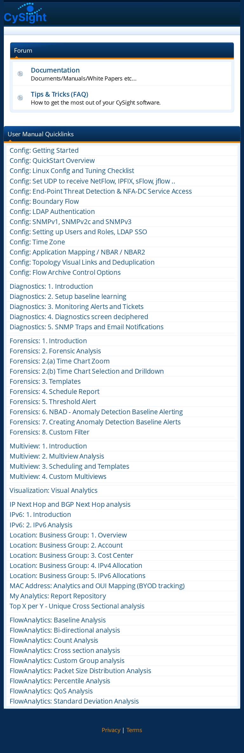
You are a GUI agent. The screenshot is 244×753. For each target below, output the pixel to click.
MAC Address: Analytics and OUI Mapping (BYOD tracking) (97, 586)
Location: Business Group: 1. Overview (68, 535)
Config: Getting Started (44, 150)
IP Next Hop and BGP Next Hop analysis (70, 504)
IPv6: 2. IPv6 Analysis (41, 525)
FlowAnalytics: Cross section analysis (65, 650)
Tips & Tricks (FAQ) (59, 94)
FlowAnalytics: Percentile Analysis (60, 681)
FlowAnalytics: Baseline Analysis (58, 620)
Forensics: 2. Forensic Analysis (55, 351)
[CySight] (25, 14)
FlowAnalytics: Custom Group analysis (67, 660)
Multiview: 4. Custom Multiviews (58, 476)
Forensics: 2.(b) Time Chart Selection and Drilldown (87, 371)
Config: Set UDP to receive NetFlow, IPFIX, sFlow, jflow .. (92, 181)
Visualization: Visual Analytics (54, 490)
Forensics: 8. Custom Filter (50, 432)
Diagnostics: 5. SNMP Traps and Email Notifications (87, 327)
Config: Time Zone (37, 242)
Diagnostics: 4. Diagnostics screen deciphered (79, 316)
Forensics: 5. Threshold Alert (53, 401)
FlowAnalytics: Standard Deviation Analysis (74, 701)
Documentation (55, 69)
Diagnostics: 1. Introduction (51, 286)
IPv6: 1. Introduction (40, 514)
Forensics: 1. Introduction (48, 341)
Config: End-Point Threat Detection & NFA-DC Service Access (101, 191)
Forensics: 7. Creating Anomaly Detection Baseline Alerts (95, 422)
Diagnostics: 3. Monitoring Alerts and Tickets (77, 306)
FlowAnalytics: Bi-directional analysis (65, 630)
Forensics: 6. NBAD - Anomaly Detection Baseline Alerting (96, 412)
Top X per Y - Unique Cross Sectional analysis (77, 606)
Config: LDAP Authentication (52, 211)
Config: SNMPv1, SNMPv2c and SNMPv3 (71, 221)
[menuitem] (111, 730)
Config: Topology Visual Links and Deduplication (82, 262)
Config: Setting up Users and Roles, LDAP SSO (78, 232)
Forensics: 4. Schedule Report (54, 391)
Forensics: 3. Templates (45, 381)
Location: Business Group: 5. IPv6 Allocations (78, 575)
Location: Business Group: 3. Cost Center (71, 555)
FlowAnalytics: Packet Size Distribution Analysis (80, 670)
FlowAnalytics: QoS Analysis (51, 691)
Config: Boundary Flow (44, 201)
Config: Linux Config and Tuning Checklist (72, 170)
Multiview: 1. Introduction (48, 446)
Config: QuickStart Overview (52, 160)
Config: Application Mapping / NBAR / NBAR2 (77, 252)
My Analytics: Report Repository (58, 596)
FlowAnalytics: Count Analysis (54, 640)
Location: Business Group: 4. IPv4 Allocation (76, 565)
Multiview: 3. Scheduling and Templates (69, 466)
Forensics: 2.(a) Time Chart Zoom (60, 361)
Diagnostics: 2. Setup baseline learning (68, 296)
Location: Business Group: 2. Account (66, 545)
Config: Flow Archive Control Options (65, 272)
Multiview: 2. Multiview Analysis (57, 456)
